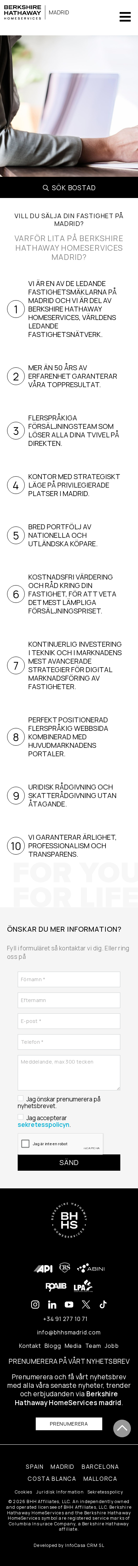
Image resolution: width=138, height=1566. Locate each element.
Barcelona (100, 1467)
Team (93, 1346)
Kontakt (30, 1346)
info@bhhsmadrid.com (68, 1332)
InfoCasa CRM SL (84, 1545)
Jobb (112, 1346)
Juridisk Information (60, 1492)
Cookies (23, 1492)
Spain (35, 1467)
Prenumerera (69, 1423)
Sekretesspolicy (105, 1492)
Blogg (53, 1346)
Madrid (63, 1467)
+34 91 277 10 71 (65, 1319)
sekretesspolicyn (43, 1124)
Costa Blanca (52, 1479)
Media (73, 1346)
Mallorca (100, 1479)
